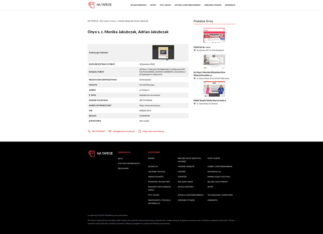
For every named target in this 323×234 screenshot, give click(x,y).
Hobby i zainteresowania (220, 166)
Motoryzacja (214, 172)
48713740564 (145, 100)
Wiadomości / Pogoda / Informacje (159, 201)
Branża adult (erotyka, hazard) (189, 159)
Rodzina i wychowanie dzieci (159, 188)
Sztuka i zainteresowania (188, 5)
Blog (120, 158)
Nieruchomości (156, 177)
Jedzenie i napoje (156, 172)
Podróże (182, 177)
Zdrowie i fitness (212, 5)
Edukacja (153, 166)
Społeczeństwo (138, 5)
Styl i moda (165, 5)
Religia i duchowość (218, 182)
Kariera (182, 172)
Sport (153, 5)
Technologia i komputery (220, 195)
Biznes (151, 158)
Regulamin (123, 168)
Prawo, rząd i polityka (219, 177)
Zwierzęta (230, 5)
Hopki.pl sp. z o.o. (202, 47)
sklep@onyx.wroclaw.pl (149, 95)
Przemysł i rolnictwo (159, 182)
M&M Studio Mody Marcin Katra (210, 100)
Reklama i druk (185, 182)
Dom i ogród (214, 158)
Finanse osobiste (186, 166)
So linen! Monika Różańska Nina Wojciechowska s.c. (209, 73)
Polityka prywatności (129, 163)
